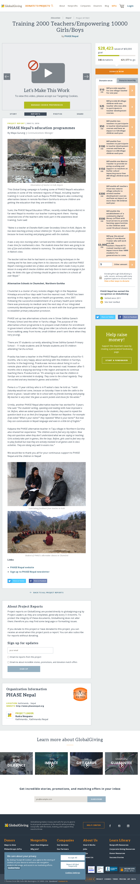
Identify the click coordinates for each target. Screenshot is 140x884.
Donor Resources (117, 853)
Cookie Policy (14, 868)
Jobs (85, 849)
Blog (107, 6)
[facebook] (110, 825)
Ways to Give (10, 845)
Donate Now (117, 71)
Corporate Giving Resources (122, 849)
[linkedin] (128, 825)
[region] (45, 866)
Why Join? (34, 849)
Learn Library (120, 840)
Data (133, 879)
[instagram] (119, 825)
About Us (90, 840)
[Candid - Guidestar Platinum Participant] (101, 869)
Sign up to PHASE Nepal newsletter (29, 571)
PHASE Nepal (71, 36)
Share (80, 114)
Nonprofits (73, 6)
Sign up (24, 669)
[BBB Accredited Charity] (112, 870)
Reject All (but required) (72, 865)
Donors (9, 840)
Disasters (97, 6)
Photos (57, 114)
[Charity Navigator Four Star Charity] (92, 869)
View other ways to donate (116, 281)
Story (13, 114)
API (128, 879)
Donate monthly (127, 80)
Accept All (72, 857)
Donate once (105, 80)
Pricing (122, 879)
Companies (85, 6)
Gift (114, 6)
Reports (35, 114)
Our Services (62, 845)
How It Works (89, 845)
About (62, 6)
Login (130, 5)
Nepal (68, 18)
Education (55, 18)
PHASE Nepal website (22, 567)
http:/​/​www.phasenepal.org (30, 706)
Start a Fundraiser (117, 360)
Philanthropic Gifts (13, 849)
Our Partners (63, 849)
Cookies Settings (72, 872)
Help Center (94, 825)
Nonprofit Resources (119, 845)
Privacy (99, 879)
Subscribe (96, 799)
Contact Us (88, 857)
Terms (115, 879)
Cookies (107, 879)
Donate (37, 5)
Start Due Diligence (39, 845)
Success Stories (117, 857)
